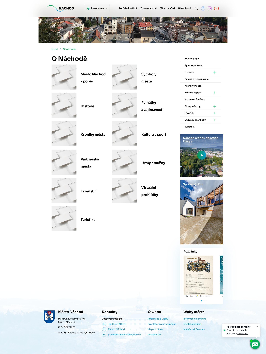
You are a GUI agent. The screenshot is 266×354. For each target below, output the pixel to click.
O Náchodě (69, 49)
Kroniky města (93, 135)
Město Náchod (116, 329)
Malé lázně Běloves (194, 329)
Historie (87, 106)
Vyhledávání (154, 334)
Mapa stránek (155, 329)
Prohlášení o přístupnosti (162, 324)
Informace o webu (158, 318)
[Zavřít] (257, 326)
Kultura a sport (153, 135)
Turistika (88, 220)
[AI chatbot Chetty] (255, 344)
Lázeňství (89, 191)
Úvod (55, 49)
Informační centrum (194, 318)
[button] (201, 300)
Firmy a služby (153, 163)
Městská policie (192, 324)
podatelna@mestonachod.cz (124, 334)
